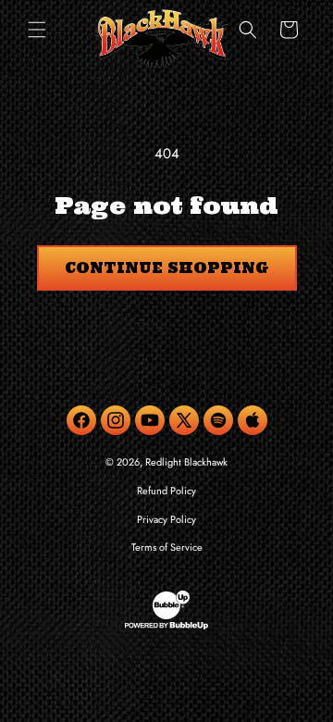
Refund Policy (166, 490)
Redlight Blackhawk (186, 461)
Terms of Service (167, 547)
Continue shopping (167, 268)
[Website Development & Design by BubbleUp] (166, 626)
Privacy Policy (166, 519)
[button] (37, 29)
